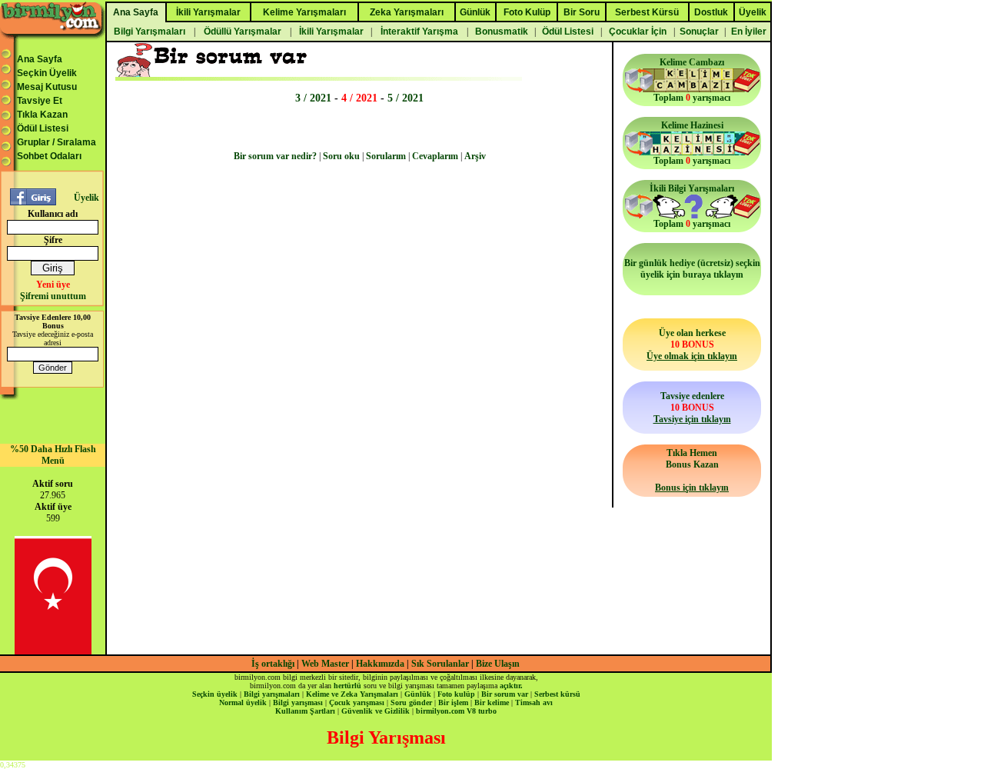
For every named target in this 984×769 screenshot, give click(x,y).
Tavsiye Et (39, 100)
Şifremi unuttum (53, 296)
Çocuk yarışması (356, 702)
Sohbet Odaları (49, 156)
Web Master (326, 663)
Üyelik (86, 197)
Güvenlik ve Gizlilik (375, 711)
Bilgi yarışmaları (272, 694)
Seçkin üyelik (215, 694)
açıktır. (511, 685)
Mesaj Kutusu (47, 87)
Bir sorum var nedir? (275, 156)
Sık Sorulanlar (440, 663)
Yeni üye (53, 284)
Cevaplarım (435, 156)
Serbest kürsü (557, 694)
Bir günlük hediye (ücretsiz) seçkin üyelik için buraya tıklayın (692, 269)
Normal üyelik (243, 702)
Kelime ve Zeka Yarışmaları (352, 694)
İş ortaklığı (272, 663)
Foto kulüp (456, 694)
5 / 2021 (405, 98)
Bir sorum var (504, 694)
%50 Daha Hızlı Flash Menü (53, 455)
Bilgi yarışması (298, 702)
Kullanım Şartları (305, 711)
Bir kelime (491, 702)
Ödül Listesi (42, 128)
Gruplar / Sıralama (56, 142)
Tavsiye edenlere (692, 407)
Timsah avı (534, 702)
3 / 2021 (313, 98)
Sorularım (386, 156)
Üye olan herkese (692, 344)
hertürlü (347, 685)
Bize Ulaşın (498, 663)
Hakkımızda (380, 663)
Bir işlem (453, 702)
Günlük (417, 694)
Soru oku (341, 156)
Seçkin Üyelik (47, 73)
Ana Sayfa (39, 59)
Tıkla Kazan (42, 114)
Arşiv (475, 156)
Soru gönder (411, 702)
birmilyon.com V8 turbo (456, 711)
